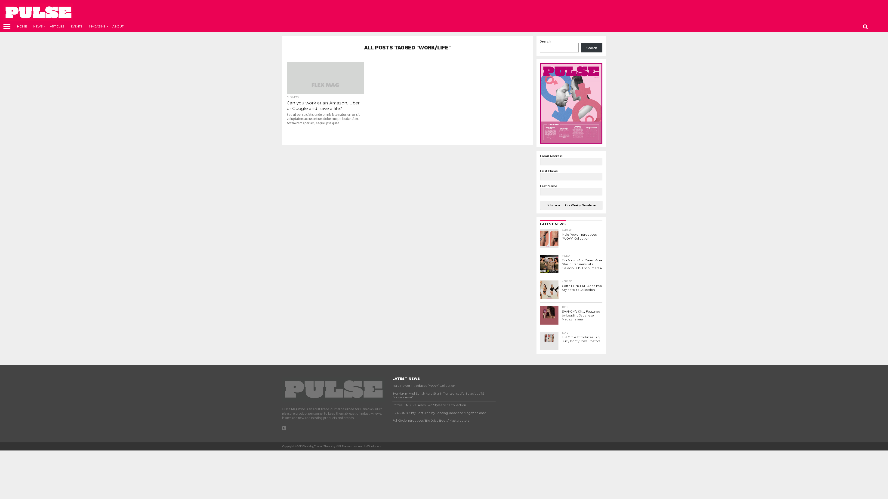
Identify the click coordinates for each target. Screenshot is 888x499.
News (38, 26)
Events (77, 26)
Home (22, 26)
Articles (57, 26)
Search (545, 41)
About (117, 26)
